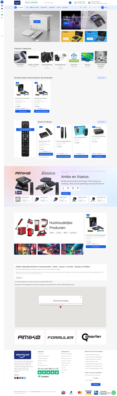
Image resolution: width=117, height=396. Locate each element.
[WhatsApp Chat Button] (114, 393)
